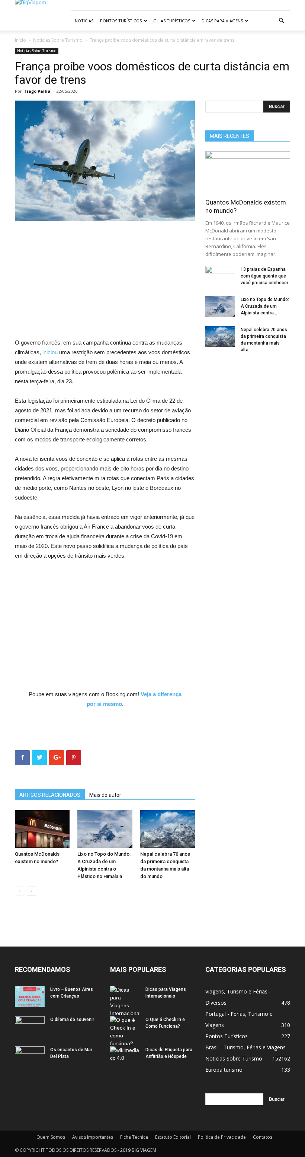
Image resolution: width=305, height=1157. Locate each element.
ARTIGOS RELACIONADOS (49, 795)
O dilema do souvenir (72, 1019)
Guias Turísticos (171, 20)
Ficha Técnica (134, 1137)
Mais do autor (105, 795)
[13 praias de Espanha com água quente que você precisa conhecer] (220, 276)
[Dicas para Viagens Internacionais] (125, 1001)
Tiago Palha (37, 91)
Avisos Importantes (92, 1137)
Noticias (84, 20)
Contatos (262, 1137)
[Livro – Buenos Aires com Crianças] (30, 996)
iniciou (50, 352)
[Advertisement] (105, 283)
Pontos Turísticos (121, 20)
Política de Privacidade (222, 1137)
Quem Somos (50, 1137)
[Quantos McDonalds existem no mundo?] (42, 829)
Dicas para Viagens (222, 20)
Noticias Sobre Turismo (58, 40)
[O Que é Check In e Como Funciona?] (125, 1031)
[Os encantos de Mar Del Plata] (30, 1056)
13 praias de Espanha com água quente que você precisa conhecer (264, 276)
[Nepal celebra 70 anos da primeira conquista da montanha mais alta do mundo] (167, 829)
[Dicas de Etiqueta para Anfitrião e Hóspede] (125, 1056)
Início (20, 40)
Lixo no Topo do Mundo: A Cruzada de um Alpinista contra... (265, 306)
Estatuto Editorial (173, 1137)
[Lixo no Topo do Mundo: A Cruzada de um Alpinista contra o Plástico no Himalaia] (104, 829)
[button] (281, 20)
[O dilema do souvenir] (30, 1026)
